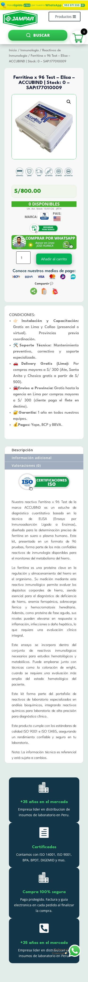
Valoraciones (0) (26, 465)
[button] (69, 102)
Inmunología (29, 50)
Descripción (22, 450)
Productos (63, 16)
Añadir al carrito (54, 259)
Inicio (13, 50)
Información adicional (32, 457)
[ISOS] (44, 490)
